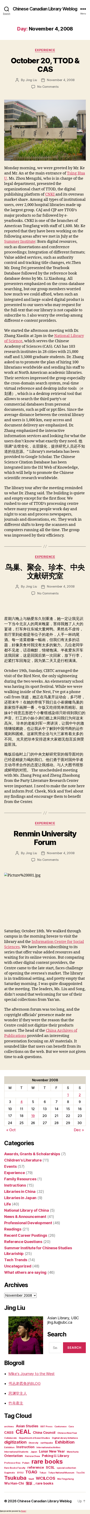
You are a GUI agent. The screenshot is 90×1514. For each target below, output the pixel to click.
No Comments (47, 87)
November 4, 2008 (61, 80)
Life (7, 1204)
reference (35, 1467)
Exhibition (65, 1442)
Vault (31, 1479)
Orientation (13, 1456)
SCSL (50, 1467)
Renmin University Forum (45, 838)
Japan (34, 1451)
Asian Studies (27, 1426)
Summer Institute (19, 241)
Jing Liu (31, 80)
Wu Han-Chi (14, 1483)
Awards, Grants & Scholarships (32, 1154)
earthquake (46, 1442)
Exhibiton (9, 1447)
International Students (16, 1451)
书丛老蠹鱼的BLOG (24, 1383)
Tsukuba (15, 1478)
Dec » (79, 1130)
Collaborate (10, 1438)
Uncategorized (17, 1266)
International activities (48, 1447)
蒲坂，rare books (39, 1483)
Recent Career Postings (25, 1235)
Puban (25, 1463)
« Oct (11, 1130)
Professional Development (28, 1223)
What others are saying (25, 1272)
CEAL (23, 1431)
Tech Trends (15, 1260)
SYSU (20, 1472)
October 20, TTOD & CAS (45, 65)
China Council (44, 1432)
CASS (9, 1432)
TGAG (31, 1472)
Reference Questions (23, 1241)
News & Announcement (25, 1216)
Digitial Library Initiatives (65, 1438)
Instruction (25, 1447)
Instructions (15, 1185)
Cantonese (60, 1426)
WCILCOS (45, 1478)
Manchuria (72, 1451)
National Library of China (26, 1210)
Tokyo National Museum (61, 1472)
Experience (45, 50)
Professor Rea (12, 1463)
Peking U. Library (55, 1456)
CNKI (50, 194)
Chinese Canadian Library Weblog (45, 9)
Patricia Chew (32, 1456)
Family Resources (20, 1179)
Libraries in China (20, 1191)
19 (33, 1116)
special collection (66, 1468)
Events (10, 1166)
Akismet (23, 1511)
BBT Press (46, 1426)
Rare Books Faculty (14, 1468)
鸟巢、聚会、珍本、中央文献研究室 (45, 571)
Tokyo (42, 1472)
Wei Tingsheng (65, 1479)
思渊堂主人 (17, 1393)
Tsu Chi (80, 1472)
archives (9, 1426)
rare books (47, 1461)
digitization (15, 1442)
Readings (12, 1229)
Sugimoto (9, 1472)
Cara (70, 1426)
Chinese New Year (67, 1433)
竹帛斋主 (15, 1403)
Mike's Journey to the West (31, 1374)
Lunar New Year (52, 1451)
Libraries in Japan (20, 1198)
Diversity (34, 1442)
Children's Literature (22, 1160)
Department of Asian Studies (34, 1438)
